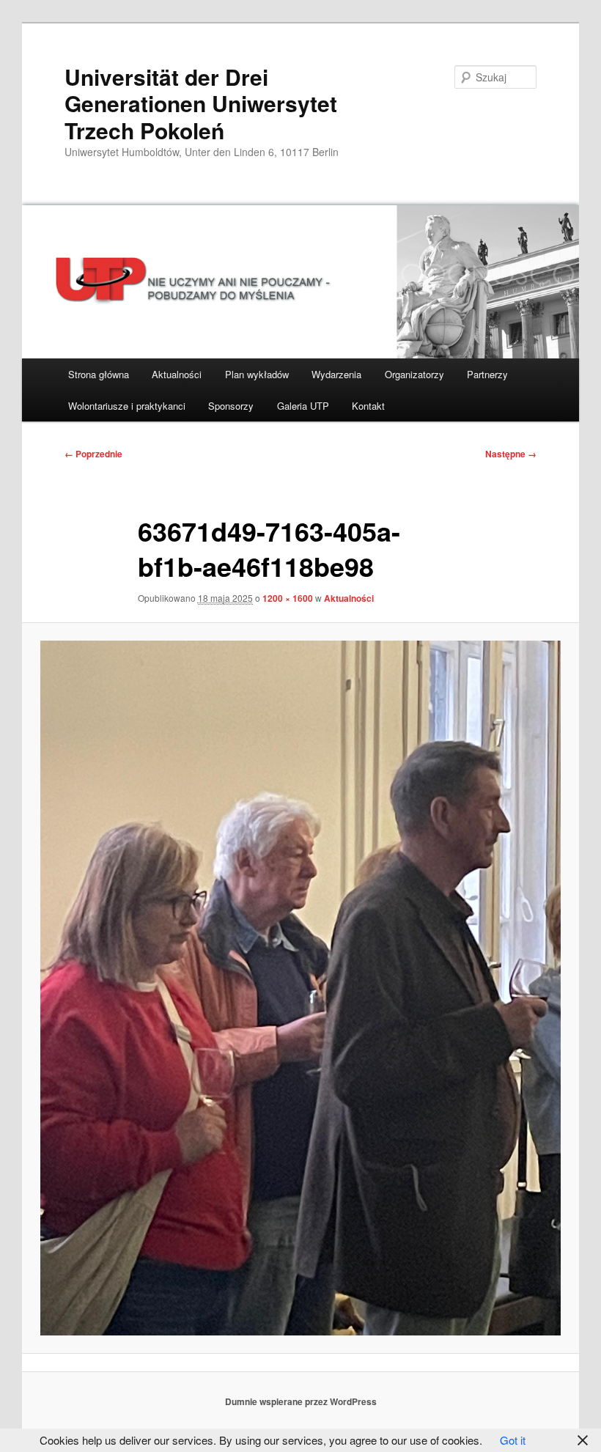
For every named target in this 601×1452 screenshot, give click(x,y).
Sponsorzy (231, 406)
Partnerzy (487, 374)
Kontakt (368, 406)
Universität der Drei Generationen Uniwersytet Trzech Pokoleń (200, 103)
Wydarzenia (336, 374)
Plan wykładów (257, 374)
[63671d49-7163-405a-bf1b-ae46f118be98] (300, 988)
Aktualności (177, 374)
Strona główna (98, 374)
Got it (513, 1440)
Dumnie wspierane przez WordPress (301, 1401)
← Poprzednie (93, 453)
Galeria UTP (303, 406)
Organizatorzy (414, 374)
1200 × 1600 (287, 598)
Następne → (511, 453)
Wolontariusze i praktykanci (126, 406)
